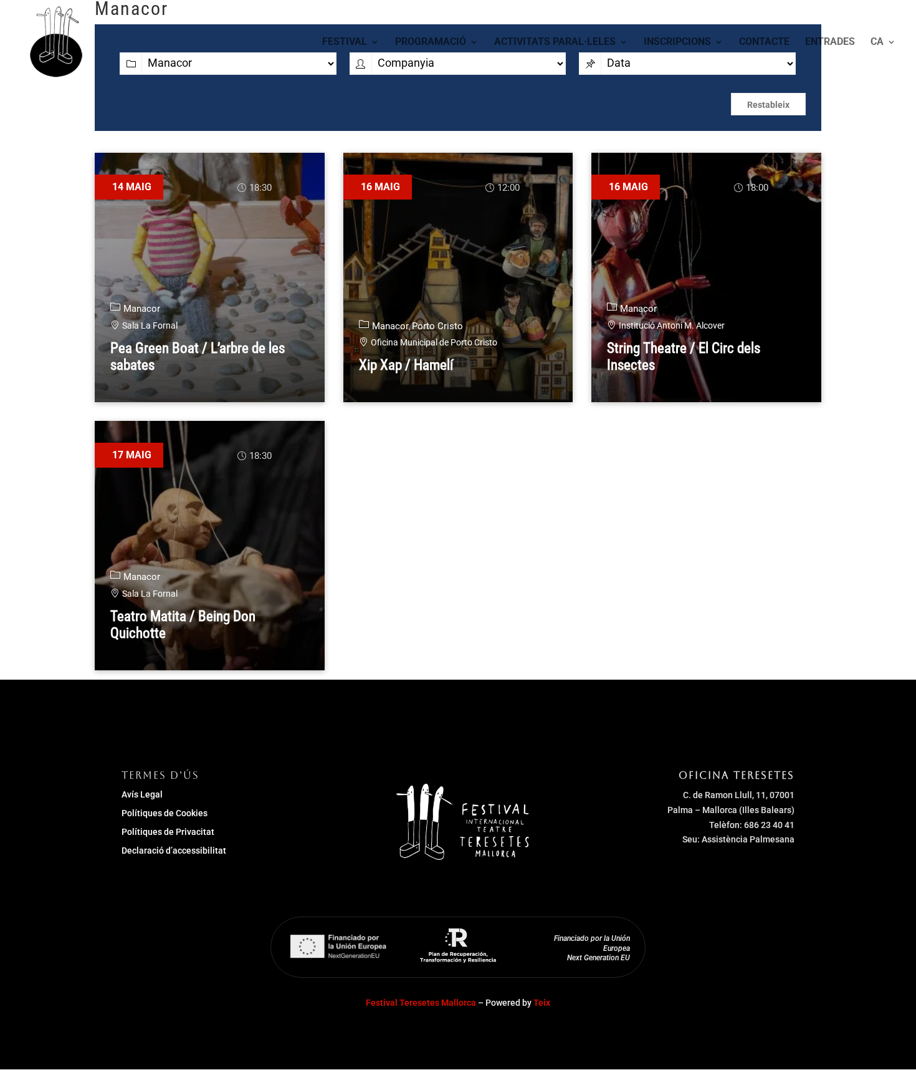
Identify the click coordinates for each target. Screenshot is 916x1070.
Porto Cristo (437, 326)
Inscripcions (677, 42)
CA (877, 42)
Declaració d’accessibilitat (174, 851)
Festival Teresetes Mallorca (421, 1003)
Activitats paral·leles (555, 42)
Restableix (768, 105)
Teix (541, 1003)
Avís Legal (142, 794)
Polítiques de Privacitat (168, 832)
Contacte (764, 42)
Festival (344, 42)
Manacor (141, 308)
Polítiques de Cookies (165, 813)
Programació (430, 42)
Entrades (830, 42)
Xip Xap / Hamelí (406, 365)
